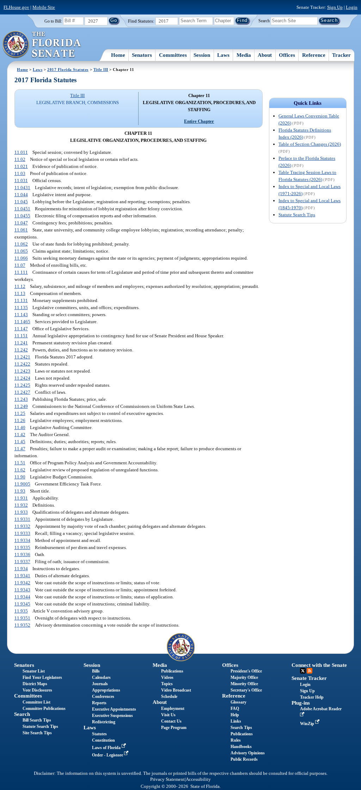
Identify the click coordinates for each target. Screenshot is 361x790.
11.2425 (22, 385)
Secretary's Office (246, 690)
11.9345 (22, 604)
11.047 (21, 222)
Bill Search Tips (37, 720)
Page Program (173, 727)
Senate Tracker (309, 678)
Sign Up (335, 7)
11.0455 (22, 215)
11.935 (21, 611)
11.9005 (22, 484)
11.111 (21, 272)
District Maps (35, 683)
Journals (100, 683)
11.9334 (22, 540)
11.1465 (22, 321)
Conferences (103, 696)
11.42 (19, 434)
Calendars (101, 677)
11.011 (21, 152)
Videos (167, 677)
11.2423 (22, 371)
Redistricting (103, 721)
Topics (167, 683)
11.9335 (22, 547)
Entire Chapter (199, 121)
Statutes (99, 733)
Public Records (244, 759)
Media (244, 55)
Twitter (303, 671)
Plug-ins (301, 703)
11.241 (21, 342)
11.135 (21, 307)
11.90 (19, 477)
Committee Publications (44, 708)
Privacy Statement (167, 779)
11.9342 (22, 582)
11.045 (21, 201)
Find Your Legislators (42, 677)
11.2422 (22, 364)
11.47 (19, 448)
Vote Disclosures (37, 690)
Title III (100, 69)
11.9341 (22, 575)
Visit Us (168, 714)
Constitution (103, 740)
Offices (287, 55)
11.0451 (22, 208)
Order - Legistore (108, 755)
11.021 (21, 166)
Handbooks (241, 746)
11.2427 (22, 392)
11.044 (21, 194)
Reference (313, 55)
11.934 (21, 568)
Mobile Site (43, 7)
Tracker (341, 55)
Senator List (34, 671)
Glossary (238, 702)
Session (202, 55)
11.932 (21, 505)
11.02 (19, 159)
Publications (172, 671)
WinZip (307, 723)
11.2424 (22, 378)
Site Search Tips (37, 732)
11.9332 (22, 526)
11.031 (21, 180)
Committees (173, 55)
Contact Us (171, 721)
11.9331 (22, 519)
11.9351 (22, 618)
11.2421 (22, 357)
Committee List (36, 702)
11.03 (19, 173)
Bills (96, 671)
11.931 (21, 498)
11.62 (19, 469)
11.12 (19, 286)
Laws (223, 55)
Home (118, 55)
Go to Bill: (53, 21)
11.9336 (22, 554)
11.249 (21, 406)
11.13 (19, 293)
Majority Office (244, 677)
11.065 (21, 251)
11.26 (19, 420)
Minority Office (244, 683)
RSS (309, 671)
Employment (172, 708)
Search (264, 20)
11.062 (21, 244)
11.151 (21, 335)
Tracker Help (312, 697)
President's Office (246, 671)
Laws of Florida (107, 747)
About (265, 55)
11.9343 (22, 589)
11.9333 (22, 533)
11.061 (21, 230)
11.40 (19, 427)
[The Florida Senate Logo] (42, 45)
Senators (142, 55)
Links (236, 721)
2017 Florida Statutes (67, 69)
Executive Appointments (114, 709)
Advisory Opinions (248, 752)
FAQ (235, 708)
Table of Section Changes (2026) (310, 144)
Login (351, 7)
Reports (99, 702)
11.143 (21, 314)
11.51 (19, 462)
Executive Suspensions (112, 715)
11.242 (21, 349)
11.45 (19, 441)
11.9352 (22, 625)
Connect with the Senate (319, 665)
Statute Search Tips (297, 214)
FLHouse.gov (16, 7)
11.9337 (22, 561)
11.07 (19, 265)
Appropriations (106, 690)
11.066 (21, 258)
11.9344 (22, 596)
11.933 (21, 512)
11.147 (21, 328)
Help (235, 714)
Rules (236, 740)
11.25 (19, 413)
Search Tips (241, 727)
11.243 (21, 399)
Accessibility (198, 779)
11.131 (21, 300)
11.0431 (22, 187)
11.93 (19, 491)
